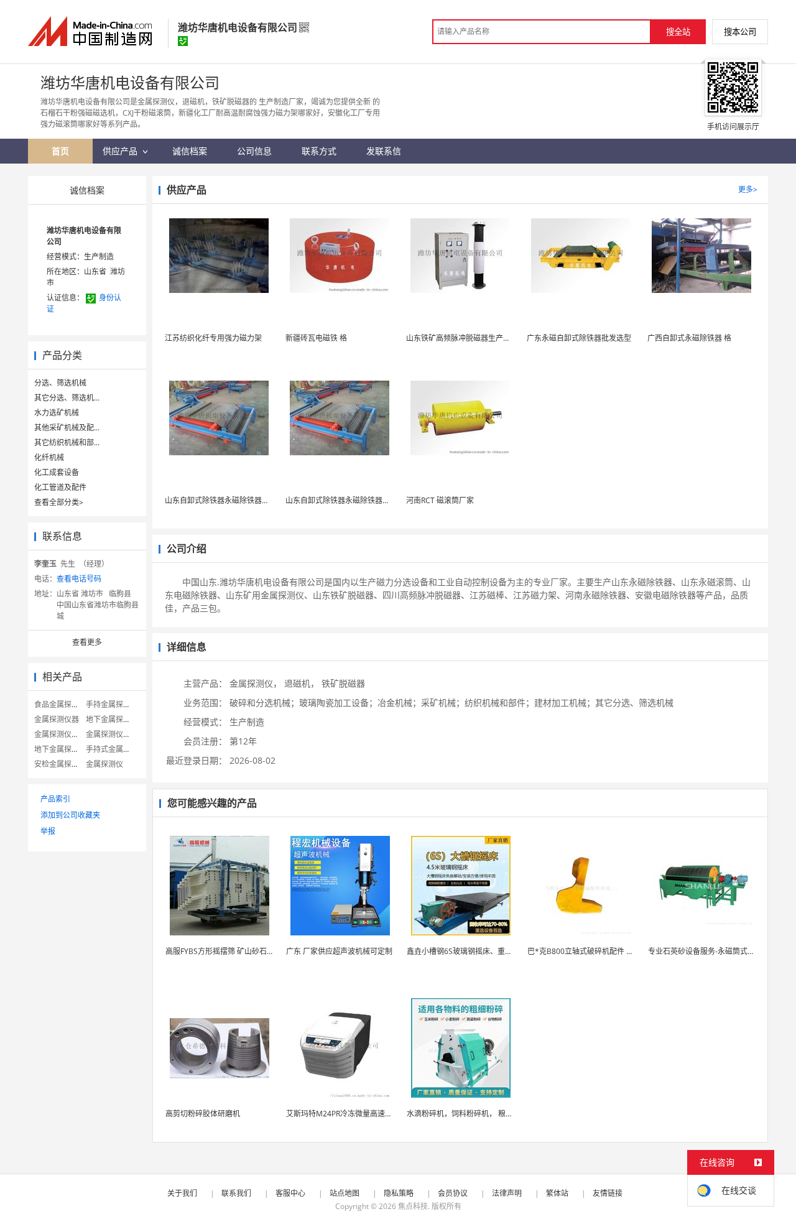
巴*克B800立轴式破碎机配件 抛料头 (588, 951)
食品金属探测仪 (60, 704)
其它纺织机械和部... (67, 442)
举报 (47, 831)
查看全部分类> (58, 502)
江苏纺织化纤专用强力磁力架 (213, 338)
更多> (747, 189)
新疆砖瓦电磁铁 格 (316, 338)
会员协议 (453, 1193)
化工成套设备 (56, 472)
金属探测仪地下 (112, 734)
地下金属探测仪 (112, 719)
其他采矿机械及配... (67, 427)
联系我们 (236, 1193)
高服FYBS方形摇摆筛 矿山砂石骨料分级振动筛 (242, 951)
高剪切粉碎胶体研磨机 (202, 1113)
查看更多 (87, 642)
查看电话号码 (79, 578)
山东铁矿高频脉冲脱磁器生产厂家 (462, 338)
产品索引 (55, 799)
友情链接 (607, 1193)
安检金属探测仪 (60, 764)
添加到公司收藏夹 (70, 815)
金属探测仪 (104, 764)
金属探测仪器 (56, 719)
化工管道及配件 (60, 487)
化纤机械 (49, 457)
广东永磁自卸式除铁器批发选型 (579, 338)
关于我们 (182, 1193)
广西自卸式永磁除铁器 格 (689, 338)
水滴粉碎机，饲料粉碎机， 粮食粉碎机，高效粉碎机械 (497, 1113)
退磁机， (301, 683)
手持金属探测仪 (112, 704)
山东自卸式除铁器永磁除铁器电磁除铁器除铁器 (243, 500)
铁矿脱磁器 (343, 683)
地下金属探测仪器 (64, 749)
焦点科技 (413, 1206)
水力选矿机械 (56, 412)
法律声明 (507, 1193)
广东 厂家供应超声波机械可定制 (339, 951)
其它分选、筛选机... (67, 397)
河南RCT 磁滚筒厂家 (440, 500)
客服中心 (290, 1193)
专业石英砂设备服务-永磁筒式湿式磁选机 (716, 951)
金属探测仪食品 (60, 734)
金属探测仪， (255, 683)
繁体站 (557, 1193)
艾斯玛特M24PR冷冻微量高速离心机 (346, 1113)
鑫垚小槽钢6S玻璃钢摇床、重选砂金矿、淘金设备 (489, 951)
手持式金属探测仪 (116, 749)
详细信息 (186, 647)
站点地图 (344, 1193)
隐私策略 (399, 1193)
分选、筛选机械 (60, 383)
